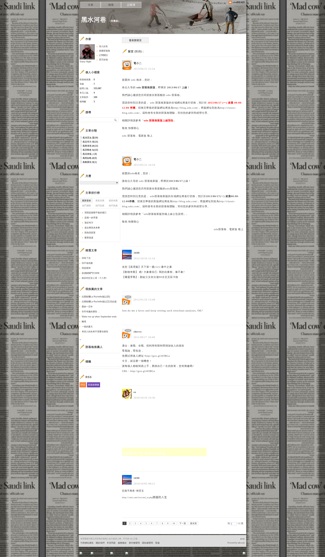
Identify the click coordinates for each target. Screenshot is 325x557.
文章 (90, 4)
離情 (84, 321)
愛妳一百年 (87, 306)
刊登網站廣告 (87, 543)
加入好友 (103, 46)
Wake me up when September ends (99, 316)
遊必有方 (88, 222)
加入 (229, 554)
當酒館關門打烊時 (90, 273)
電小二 (138, 63)
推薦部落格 (104, 50)
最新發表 (86, 200)
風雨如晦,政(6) (90, 158)
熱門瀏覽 (86, 205)
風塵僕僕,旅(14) (90, 146)
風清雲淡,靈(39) (90, 137)
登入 (223, 554)
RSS (83, 384)
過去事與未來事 (92, 227)
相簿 (111, 4)
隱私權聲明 (147, 543)
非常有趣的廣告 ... (91, 311)
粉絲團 (86, 554)
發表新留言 (135, 40)
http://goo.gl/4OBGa (142, 371)
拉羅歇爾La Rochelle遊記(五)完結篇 (99, 301)
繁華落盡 (88, 237)
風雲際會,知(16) (90, 150)
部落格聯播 (93, 384)
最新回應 (99, 200)
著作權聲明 (134, 543)
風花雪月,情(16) (90, 141)
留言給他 (103, 59)
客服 (157, 543)
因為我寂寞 (89, 232)
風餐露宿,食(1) (90, 162)
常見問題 (111, 543)
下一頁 (182, 523)
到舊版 (114, 21)
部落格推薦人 (94, 347)
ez (135, 392)
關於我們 (100, 543)
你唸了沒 (86, 258)
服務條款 (122, 543)
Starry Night (85, 61)
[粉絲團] (81, 553)
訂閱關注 (103, 55)
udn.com (241, 543)
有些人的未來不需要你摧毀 (95, 331)
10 (174, 523)
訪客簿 (131, 4)
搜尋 (115, 119)
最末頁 (193, 523)
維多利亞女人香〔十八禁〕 (95, 278)
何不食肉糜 (87, 263)
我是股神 (86, 268)
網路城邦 (237, 554)
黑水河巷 (93, 19)
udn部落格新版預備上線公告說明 (163, 214)
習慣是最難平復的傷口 (95, 212)
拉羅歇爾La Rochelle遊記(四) (96, 296)
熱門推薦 (113, 205)
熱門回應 (99, 205)
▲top (242, 539)
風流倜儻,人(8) (90, 154)
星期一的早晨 (91, 217)
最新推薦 (113, 200)
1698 (137, 252)
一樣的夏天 (87, 326)
